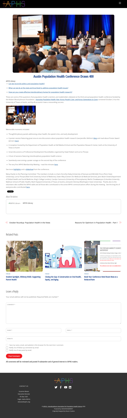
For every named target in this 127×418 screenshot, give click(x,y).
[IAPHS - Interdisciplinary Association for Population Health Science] (14, 3)
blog (95, 138)
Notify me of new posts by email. (20, 350)
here (16, 141)
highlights (17, 169)
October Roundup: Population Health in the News (29, 222)
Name (9, 330)
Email (69, 330)
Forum (8, 274)
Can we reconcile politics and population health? (27, 84)
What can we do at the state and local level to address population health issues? (38, 88)
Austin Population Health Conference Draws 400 (63, 76)
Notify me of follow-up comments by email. (24, 348)
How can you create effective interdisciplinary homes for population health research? (40, 92)
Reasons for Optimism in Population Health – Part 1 (96, 222)
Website (10, 338)
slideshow (29, 169)
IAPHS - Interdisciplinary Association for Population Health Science (62, 406)
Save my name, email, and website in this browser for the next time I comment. (36, 345)
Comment (11, 304)
